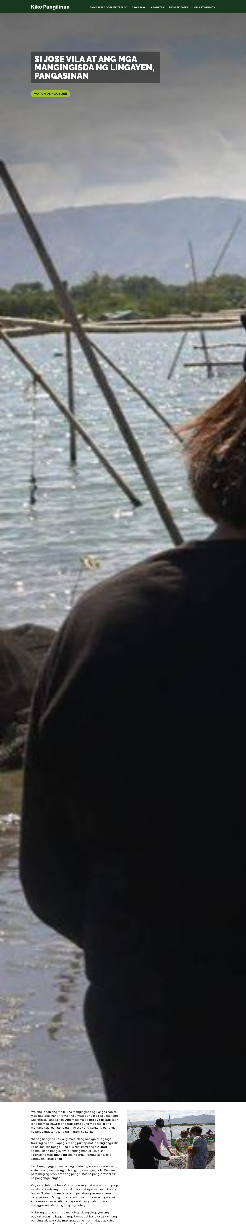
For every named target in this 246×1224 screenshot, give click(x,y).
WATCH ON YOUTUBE (50, 93)
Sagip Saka (139, 7)
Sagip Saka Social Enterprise (108, 7)
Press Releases (178, 7)
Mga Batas (157, 7)
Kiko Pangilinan (50, 7)
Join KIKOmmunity (204, 7)
